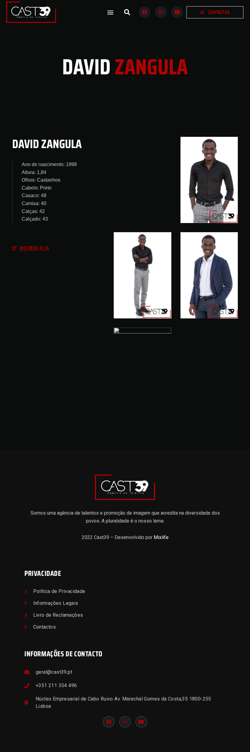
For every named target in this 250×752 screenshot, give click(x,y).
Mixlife (161, 537)
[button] (110, 12)
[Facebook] (144, 12)
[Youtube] (177, 12)
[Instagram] (160, 12)
